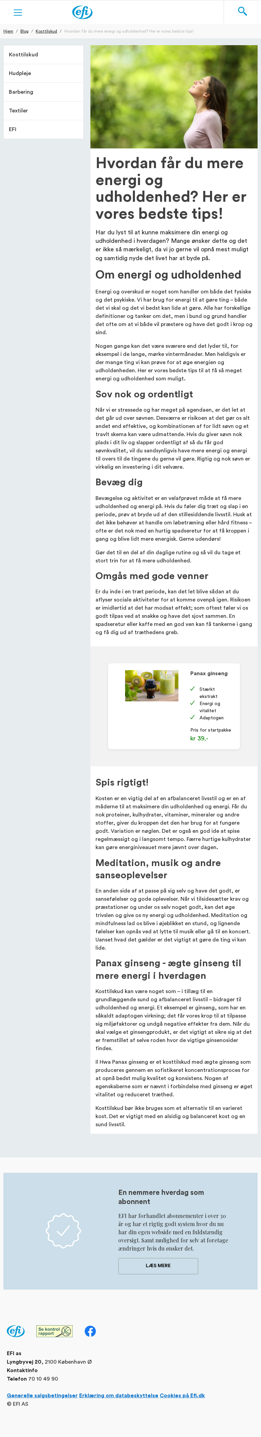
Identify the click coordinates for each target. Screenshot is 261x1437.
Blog (24, 31)
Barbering (21, 92)
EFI (12, 129)
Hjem (8, 31)
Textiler (18, 110)
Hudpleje (20, 73)
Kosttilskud (46, 31)
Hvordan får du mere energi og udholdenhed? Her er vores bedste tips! (129, 31)
